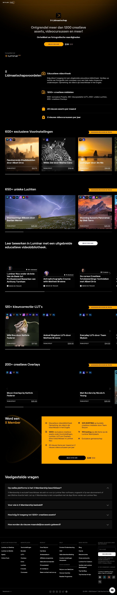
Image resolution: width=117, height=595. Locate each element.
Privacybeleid (44, 565)
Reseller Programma (65, 576)
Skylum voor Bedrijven (66, 569)
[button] (110, 156)
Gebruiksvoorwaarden (47, 561)
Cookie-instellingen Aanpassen (65, 559)
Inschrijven (106, 554)
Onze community (84, 558)
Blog (80, 547)
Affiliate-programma (46, 558)
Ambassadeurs (44, 554)
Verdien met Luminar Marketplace (85, 566)
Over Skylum (44, 547)
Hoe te (81, 551)
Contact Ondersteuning (66, 547)
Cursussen (24, 572)
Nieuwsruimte (83, 554)
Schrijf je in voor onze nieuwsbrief (106, 543)
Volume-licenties (64, 573)
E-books (23, 569)
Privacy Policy (107, 563)
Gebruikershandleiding (66, 554)
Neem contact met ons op (48, 572)
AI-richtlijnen (44, 569)
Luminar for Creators (85, 561)
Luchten (23, 565)
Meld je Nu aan (53, 44)
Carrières (43, 551)
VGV (60, 551)
